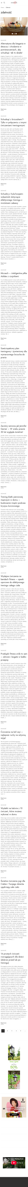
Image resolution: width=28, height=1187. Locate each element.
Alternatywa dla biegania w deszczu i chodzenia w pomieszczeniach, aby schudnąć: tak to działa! (13, 48)
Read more (3, 109)
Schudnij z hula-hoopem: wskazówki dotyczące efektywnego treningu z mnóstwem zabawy (12, 198)
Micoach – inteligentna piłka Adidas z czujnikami (14, 275)
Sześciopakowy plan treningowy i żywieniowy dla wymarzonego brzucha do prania (14, 353)
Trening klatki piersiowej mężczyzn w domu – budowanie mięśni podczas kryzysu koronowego (13, 501)
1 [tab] (12, 33)
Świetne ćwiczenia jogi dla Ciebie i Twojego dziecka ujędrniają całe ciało (13, 884)
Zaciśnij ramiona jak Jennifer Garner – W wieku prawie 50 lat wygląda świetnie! (14, 429)
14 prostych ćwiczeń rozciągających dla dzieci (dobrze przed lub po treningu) (12, 958)
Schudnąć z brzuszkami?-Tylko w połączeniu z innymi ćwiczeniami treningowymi (13, 122)
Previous (1, 26)
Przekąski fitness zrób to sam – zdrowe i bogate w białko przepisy (14, 656)
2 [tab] (14, 33)
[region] (14, 28)
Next (26, 26)
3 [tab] (16, 33)
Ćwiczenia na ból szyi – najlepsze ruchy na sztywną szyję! (13, 735)
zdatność (3, 40)
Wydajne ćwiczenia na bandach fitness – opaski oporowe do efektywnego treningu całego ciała (12, 581)
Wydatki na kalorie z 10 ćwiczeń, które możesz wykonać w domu (11, 811)
